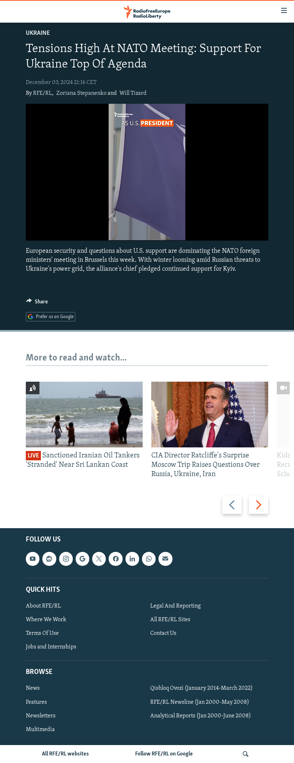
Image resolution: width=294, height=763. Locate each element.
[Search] (245, 754)
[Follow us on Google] (82, 559)
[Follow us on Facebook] (115, 559)
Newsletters (41, 715)
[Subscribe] (165, 559)
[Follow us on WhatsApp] (149, 559)
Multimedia (40, 729)
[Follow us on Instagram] (66, 559)
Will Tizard (133, 93)
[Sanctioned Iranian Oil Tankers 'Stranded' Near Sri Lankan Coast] (84, 414)
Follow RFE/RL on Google (164, 754)
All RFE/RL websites (65, 754)
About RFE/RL (43, 606)
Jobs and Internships (51, 647)
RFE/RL (42, 93)
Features (36, 702)
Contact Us (163, 633)
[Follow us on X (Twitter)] (99, 559)
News (33, 688)
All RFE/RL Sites (170, 620)
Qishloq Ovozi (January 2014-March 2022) (201, 688)
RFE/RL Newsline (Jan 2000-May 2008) (199, 702)
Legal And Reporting (175, 606)
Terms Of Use (42, 633)
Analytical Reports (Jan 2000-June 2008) (200, 715)
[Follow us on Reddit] (49, 559)
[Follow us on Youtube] (32, 559)
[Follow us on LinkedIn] (132, 559)
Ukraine (38, 33)
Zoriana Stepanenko (81, 93)
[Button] (37, 303)
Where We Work (46, 620)
